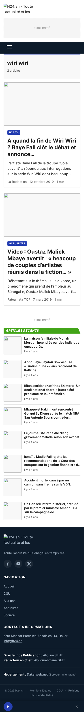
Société (9, 615)
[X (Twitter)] (29, 564)
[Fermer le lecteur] (76, 706)
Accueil (9, 586)
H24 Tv (13, 132)
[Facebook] (8, 564)
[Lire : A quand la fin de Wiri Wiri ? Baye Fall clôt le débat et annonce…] (42, 104)
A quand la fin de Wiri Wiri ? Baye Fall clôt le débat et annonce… (41, 147)
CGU (7, 593)
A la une (9, 601)
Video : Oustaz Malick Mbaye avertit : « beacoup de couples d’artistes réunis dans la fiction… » (41, 261)
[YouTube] (18, 564)
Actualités (17, 243)
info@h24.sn (13, 641)
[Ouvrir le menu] (9, 47)
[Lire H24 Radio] (8, 706)
